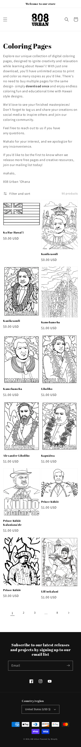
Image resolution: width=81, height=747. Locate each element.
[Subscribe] (68, 665)
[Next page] (68, 612)
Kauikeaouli (49, 254)
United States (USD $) (37, 709)
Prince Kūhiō (50, 502)
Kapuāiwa (48, 455)
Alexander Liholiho (16, 455)
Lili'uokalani (50, 591)
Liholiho (47, 389)
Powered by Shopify (49, 739)
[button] (5, 19)
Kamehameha (50, 322)
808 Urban (35, 739)
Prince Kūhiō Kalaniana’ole (12, 522)
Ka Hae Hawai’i (13, 232)
